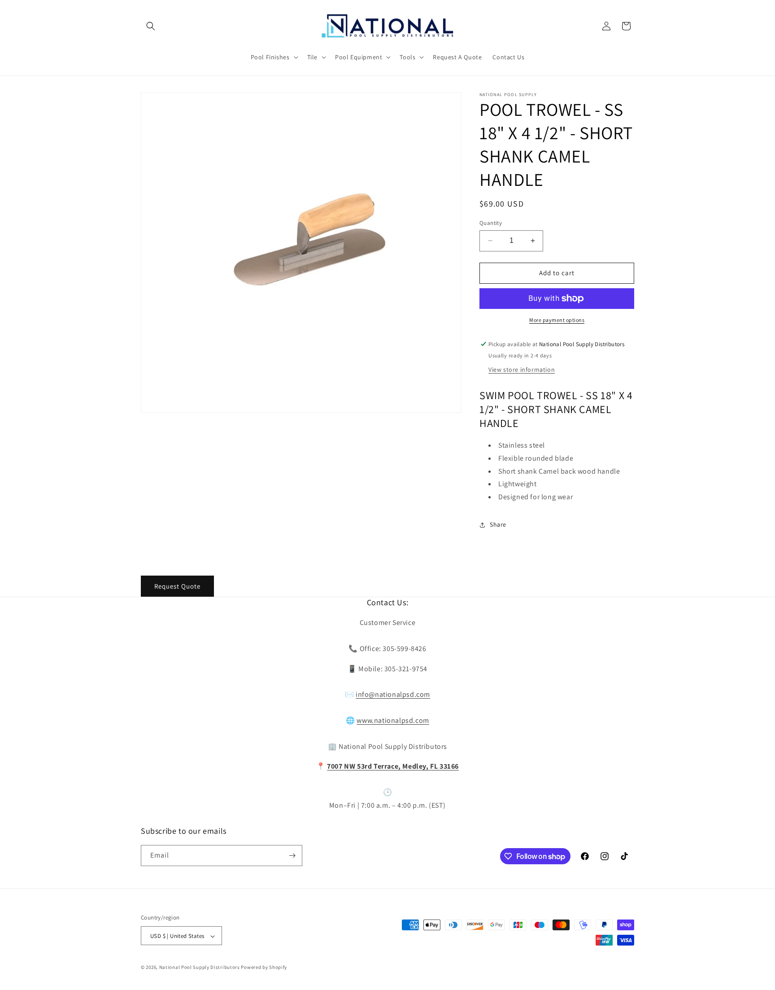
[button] (151, 26)
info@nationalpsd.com (393, 695)
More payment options (556, 320)
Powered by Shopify (264, 967)
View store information (521, 369)
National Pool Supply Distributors (199, 967)
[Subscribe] (292, 855)
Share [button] (498, 524)
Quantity (490, 223)
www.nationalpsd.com (393, 720)
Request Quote (177, 586)
